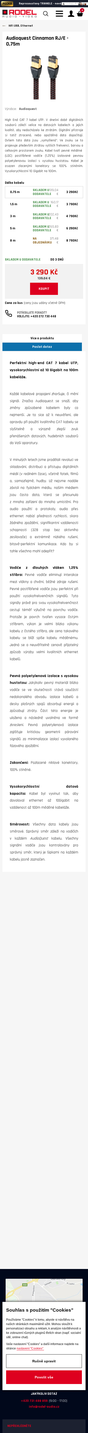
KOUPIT (44, 289)
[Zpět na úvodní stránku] (19, 13)
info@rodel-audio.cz (44, 1406)
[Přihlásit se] (71, 13)
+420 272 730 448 (43, 316)
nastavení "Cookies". (30, 1348)
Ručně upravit (44, 1361)
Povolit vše (44, 1377)
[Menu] (61, 16)
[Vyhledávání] (45, 13)
